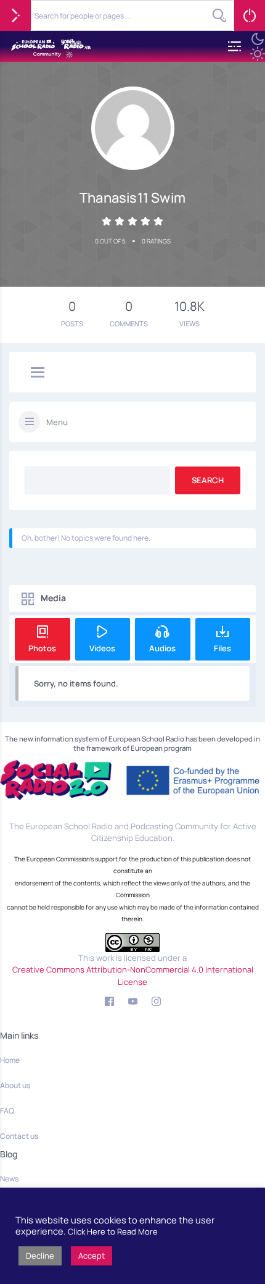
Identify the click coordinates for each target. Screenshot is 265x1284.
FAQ (7, 1110)
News (9, 1178)
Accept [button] (91, 1255)
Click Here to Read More (113, 1231)
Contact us (19, 1136)
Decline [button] (40, 1255)
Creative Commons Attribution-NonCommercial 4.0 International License (132, 975)
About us (15, 1085)
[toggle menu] (37, 373)
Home (10, 1060)
